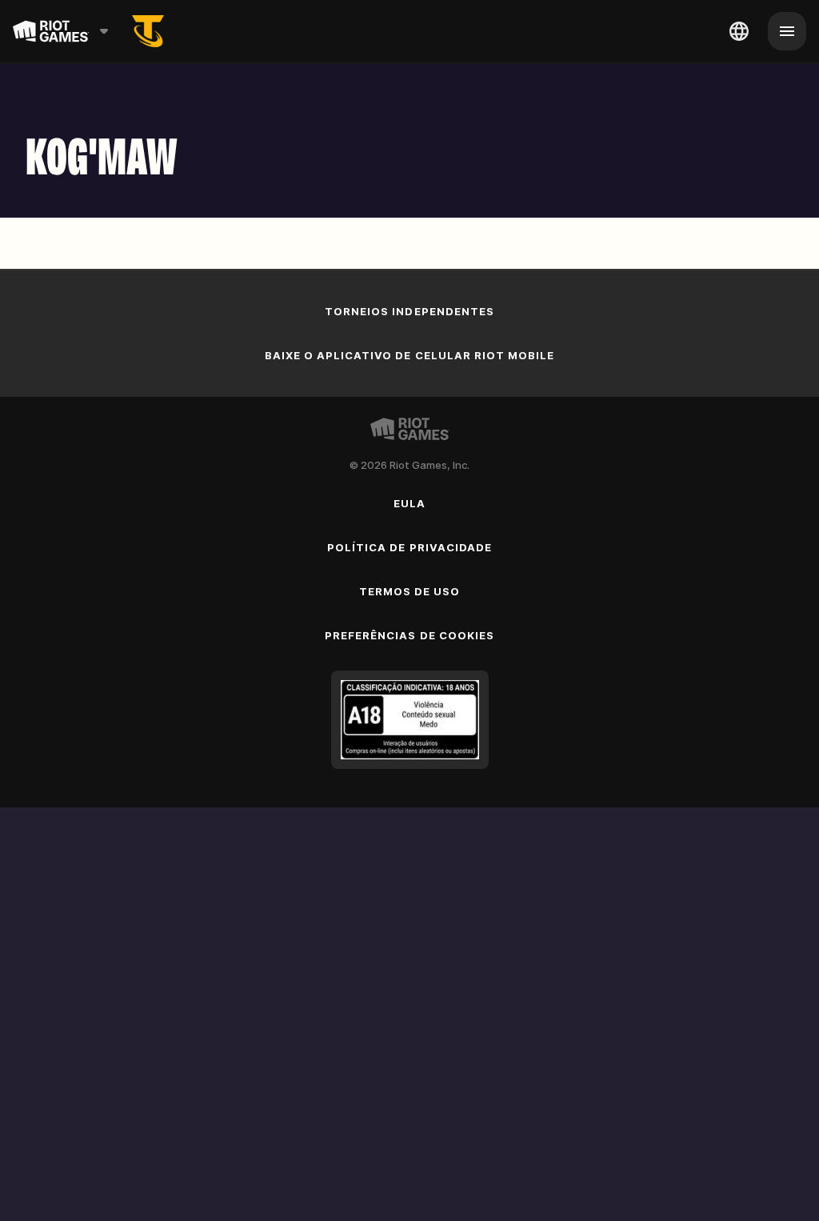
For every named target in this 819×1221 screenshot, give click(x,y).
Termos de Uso (410, 591)
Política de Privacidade (409, 547)
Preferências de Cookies (409, 635)
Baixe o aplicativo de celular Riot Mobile (410, 355)
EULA (409, 503)
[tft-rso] (148, 31)
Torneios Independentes (409, 311)
